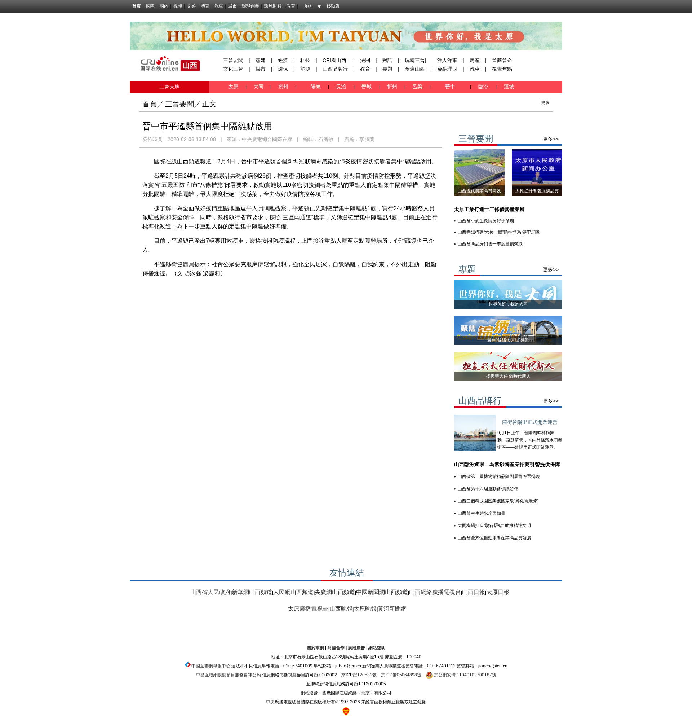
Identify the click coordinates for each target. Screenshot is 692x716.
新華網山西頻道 (252, 592)
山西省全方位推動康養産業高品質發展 (494, 537)
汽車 (218, 6)
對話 (387, 60)
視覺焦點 (502, 69)
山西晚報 (340, 609)
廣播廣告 (356, 647)
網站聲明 (377, 647)
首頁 (136, 6)
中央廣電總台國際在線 (267, 139)
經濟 (283, 60)
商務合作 (336, 647)
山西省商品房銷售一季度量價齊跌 (490, 243)
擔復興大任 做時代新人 (508, 376)
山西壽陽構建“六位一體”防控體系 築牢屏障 (499, 232)
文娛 (191, 6)
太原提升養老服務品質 (537, 190)
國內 (164, 6)
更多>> (551, 139)
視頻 (177, 6)
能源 (305, 69)
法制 (365, 60)
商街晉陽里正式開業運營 (530, 422)
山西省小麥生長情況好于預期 (486, 220)
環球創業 (250, 6)
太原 (234, 86)
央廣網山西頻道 (335, 592)
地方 (309, 6)
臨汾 (483, 86)
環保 (283, 69)
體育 (205, 6)
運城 (508, 86)
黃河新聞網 (392, 609)
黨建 (261, 60)
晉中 (451, 86)
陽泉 (316, 86)
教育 (291, 6)
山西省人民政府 (210, 592)
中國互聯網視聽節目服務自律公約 (228, 674)
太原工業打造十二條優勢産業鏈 (489, 209)
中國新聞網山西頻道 (382, 592)
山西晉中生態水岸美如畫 (481, 513)
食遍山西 (415, 69)
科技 (305, 60)
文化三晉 (233, 69)
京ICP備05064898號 (401, 674)
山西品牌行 (335, 69)
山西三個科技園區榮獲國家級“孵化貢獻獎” (498, 501)
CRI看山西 (334, 60)
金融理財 (447, 69)
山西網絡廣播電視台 (435, 592)
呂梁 (418, 86)
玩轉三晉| (415, 60)
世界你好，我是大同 (508, 304)
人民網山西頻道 (293, 592)
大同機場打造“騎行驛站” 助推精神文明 (494, 525)
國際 (150, 6)
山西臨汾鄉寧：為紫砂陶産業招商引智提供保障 (507, 464)
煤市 (261, 69)
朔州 (283, 86)
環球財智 (272, 6)
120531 (364, 674)
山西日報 (473, 592)
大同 (258, 86)
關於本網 (315, 647)
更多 (545, 102)
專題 (387, 69)
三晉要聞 (233, 60)
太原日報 (497, 592)
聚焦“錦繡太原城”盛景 (508, 340)
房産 (475, 60)
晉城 (367, 86)
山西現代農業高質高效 (479, 190)
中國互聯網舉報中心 (210, 665)
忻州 (393, 86)
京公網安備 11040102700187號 (464, 674)
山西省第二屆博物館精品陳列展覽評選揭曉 (499, 476)
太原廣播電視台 (308, 609)
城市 (232, 6)
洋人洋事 (447, 60)
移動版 (333, 6)
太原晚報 (365, 609)
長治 (342, 86)
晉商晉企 (502, 60)
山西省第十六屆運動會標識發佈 (488, 488)
